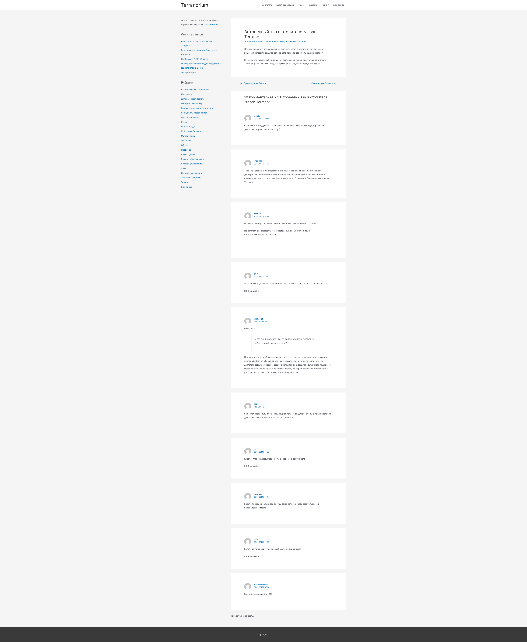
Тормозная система (191, 177)
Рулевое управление (191, 163)
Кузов (301, 5)
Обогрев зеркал (189, 72)
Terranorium (194, 5)
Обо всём (186, 140)
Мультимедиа (188, 136)
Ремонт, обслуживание (192, 159)
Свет (183, 168)
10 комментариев (253, 41)
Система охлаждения (192, 173)
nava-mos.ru (212, 24)
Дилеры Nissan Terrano (192, 99)
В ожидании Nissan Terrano (195, 89)
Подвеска (312, 5)
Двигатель (267, 5)
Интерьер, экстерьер (191, 103)
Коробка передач (285, 5)
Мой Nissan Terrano (191, 131)
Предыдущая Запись (253, 83)
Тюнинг (325, 5)
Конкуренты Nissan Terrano (195, 112)
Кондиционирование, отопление (197, 108)
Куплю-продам (188, 126)
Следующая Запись (323, 83)
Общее (184, 145)
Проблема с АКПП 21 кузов (194, 59)
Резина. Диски (188, 154)
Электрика (338, 5)
